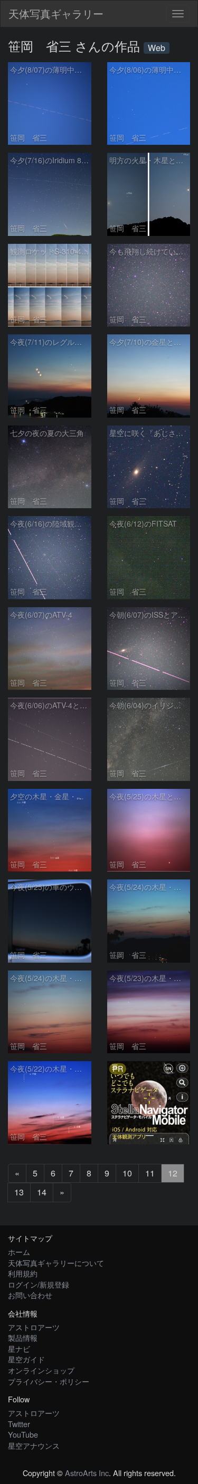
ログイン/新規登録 (38, 1284)
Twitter (19, 1423)
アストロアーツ (34, 1326)
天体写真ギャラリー (55, 13)
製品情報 (22, 1337)
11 (150, 1173)
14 (41, 1192)
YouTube (23, 1434)
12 (172, 1173)
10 (127, 1173)
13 (19, 1192)
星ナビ (19, 1348)
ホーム (19, 1251)
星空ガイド (26, 1358)
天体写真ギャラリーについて (56, 1262)
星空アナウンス (34, 1445)
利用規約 (22, 1273)
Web (156, 48)
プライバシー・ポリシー (48, 1381)
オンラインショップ (41, 1370)
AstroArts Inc (87, 1472)
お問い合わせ (30, 1294)
